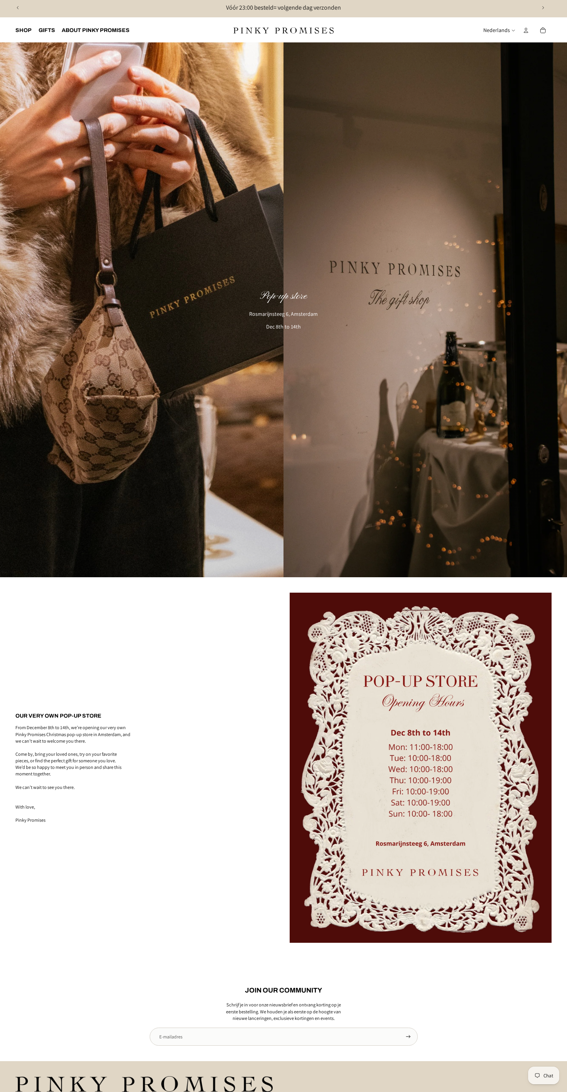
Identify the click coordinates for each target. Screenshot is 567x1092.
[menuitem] (23, 30)
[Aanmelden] (408, 1037)
